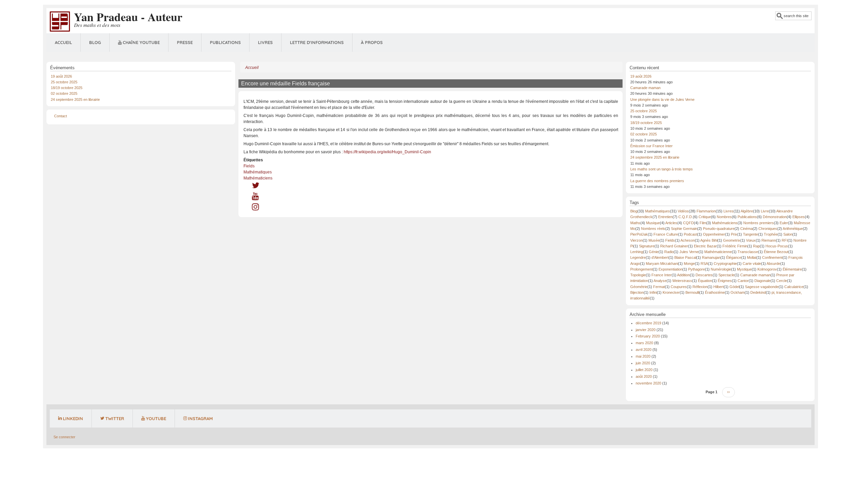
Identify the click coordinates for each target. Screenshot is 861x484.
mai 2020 (643, 356)
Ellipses (798, 217)
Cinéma (746, 229)
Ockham (738, 292)
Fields (249, 166)
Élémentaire (792, 269)
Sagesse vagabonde (762, 287)
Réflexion (700, 287)
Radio (669, 252)
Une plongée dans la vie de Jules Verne (662, 99)
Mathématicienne (718, 252)
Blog (95, 42)
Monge (689, 263)
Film (703, 223)
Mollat (751, 257)
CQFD (688, 223)
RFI (785, 240)
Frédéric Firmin (734, 246)
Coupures (679, 287)
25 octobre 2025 (64, 82)
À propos (372, 42)
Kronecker (671, 292)
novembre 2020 (648, 383)
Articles (671, 223)
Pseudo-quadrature (719, 229)
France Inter (661, 275)
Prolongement (641, 269)
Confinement (772, 257)
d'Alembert (660, 257)
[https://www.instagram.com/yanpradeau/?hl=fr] (255, 208)
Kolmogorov (767, 269)
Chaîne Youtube (141, 42)
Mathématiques (258, 172)
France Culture (665, 234)
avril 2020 (643, 350)
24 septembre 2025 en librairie (75, 99)
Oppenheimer (714, 234)
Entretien (665, 217)
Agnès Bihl (708, 240)
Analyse (660, 281)
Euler (784, 223)
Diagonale (762, 281)
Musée (654, 240)
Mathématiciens (258, 178)
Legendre (638, 257)
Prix (734, 234)
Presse (185, 42)
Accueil (63, 42)
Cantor (743, 281)
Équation (705, 281)
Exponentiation (670, 269)
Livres (265, 42)
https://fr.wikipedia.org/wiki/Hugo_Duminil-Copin (387, 152)
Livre (765, 211)
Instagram (200, 418)
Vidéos (683, 211)
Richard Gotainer (674, 246)
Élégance (733, 257)
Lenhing (636, 252)
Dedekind (758, 292)
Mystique (744, 269)
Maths (635, 223)
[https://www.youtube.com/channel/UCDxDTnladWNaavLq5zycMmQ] (255, 197)
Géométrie (638, 287)
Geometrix (731, 240)
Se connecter (64, 437)
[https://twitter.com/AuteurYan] (255, 187)
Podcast (690, 234)
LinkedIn (73, 418)
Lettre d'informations (317, 42)
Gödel (734, 287)
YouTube (156, 418)
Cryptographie (725, 263)
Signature (646, 246)
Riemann (768, 240)
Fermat (659, 287)
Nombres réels (653, 229)
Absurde (773, 263)
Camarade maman (645, 88)
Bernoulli (692, 292)
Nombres (724, 217)
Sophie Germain (684, 229)
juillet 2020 (644, 370)
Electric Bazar (705, 246)
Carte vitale (752, 263)
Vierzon (636, 240)
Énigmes (725, 281)
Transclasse (748, 252)
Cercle (781, 281)
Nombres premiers (758, 223)
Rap (756, 246)
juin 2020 (643, 363)
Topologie (638, 275)
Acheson (687, 240)
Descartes (704, 275)
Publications (225, 42)
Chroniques (767, 229)
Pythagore (696, 269)
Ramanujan (711, 257)
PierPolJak (639, 234)
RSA (704, 263)
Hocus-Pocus (776, 246)
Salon (787, 234)
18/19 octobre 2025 (66, 88)
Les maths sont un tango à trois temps (661, 169)
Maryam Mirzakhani (662, 263)
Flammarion (706, 211)
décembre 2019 (648, 323)
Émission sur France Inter (651, 146)
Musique (653, 223)
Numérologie (721, 269)
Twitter (114, 418)
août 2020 (644, 376)
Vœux (751, 240)
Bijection (637, 292)
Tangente (750, 234)
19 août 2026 (61, 76)
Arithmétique (793, 229)
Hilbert (718, 287)
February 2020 (648, 336)
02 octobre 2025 (64, 93)
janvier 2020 (646, 330)
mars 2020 (644, 343)
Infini (653, 292)
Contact (60, 116)
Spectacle (726, 275)
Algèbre (747, 211)
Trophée (771, 234)
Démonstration (775, 217)
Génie (654, 252)
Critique (705, 217)
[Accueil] (60, 21)
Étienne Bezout (776, 252)
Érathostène (715, 292)
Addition (683, 275)
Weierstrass (682, 281)
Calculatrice (793, 287)
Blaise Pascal (685, 257)
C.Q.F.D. (685, 217)
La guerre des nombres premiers (657, 181)
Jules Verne (689, 252)
